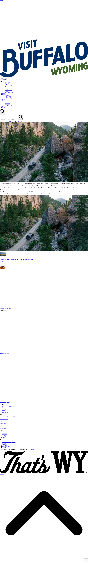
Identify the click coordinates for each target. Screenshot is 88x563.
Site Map (4, 447)
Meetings (4, 106)
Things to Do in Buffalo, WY (8, 406)
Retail (3, 99)
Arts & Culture (8, 82)
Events (3, 100)
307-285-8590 (3, 423)
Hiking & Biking (8, 87)
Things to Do (5, 81)
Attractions (7, 83)
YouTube (4, 436)
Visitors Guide (5, 445)
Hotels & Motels (8, 97)
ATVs (6, 84)
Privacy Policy (31, 449)
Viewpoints (7, 104)
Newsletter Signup (6, 446)
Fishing (6, 86)
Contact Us (4, 444)
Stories (3, 107)
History (6, 89)
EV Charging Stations (9, 105)
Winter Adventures (9, 92)
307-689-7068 (3, 428)
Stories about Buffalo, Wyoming (9, 442)
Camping (7, 95)
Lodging (4, 94)
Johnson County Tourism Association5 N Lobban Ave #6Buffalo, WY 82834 (8, 418)
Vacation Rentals (8, 98)
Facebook (4, 433)
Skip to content (3, 0)
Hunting (6, 91)
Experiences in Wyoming (10, 85)
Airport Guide (7, 103)
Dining (3, 93)
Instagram (4, 434)
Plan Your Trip (5, 101)
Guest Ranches (8, 96)
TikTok (3, 437)
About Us (4, 443)
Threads (4, 435)
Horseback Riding (8, 90)
